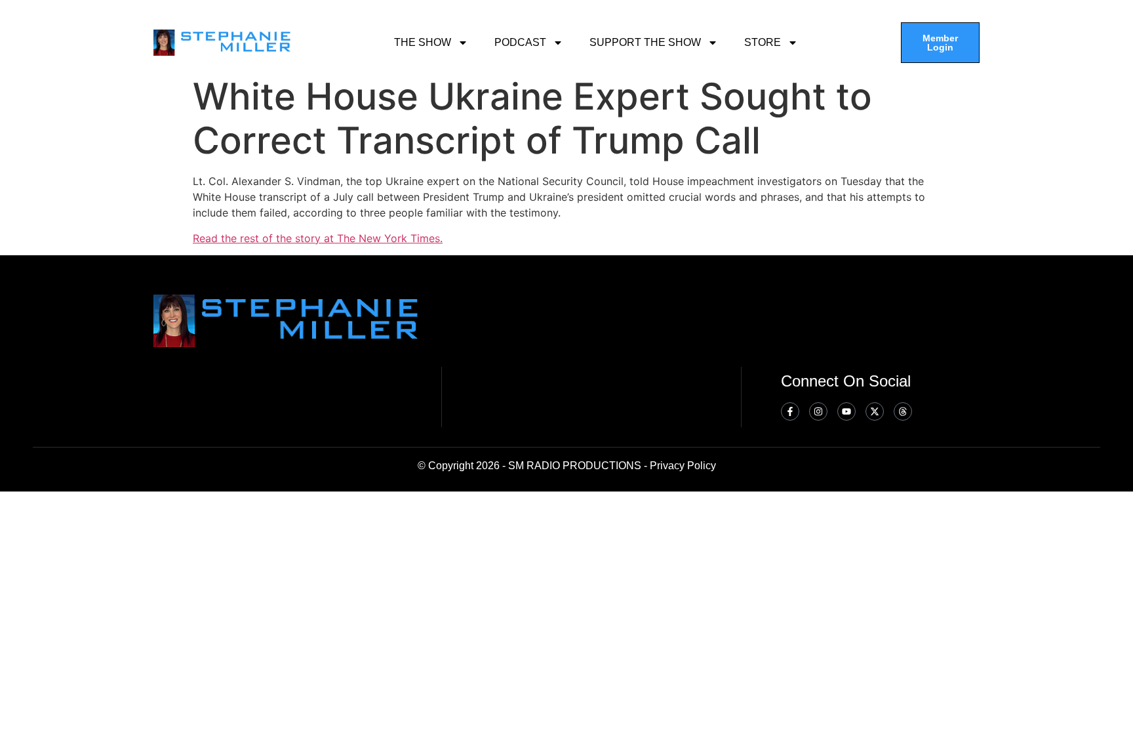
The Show (422, 42)
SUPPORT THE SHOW (645, 42)
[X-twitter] (874, 411)
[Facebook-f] (790, 411)
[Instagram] (818, 411)
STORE (762, 42)
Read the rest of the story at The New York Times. (318, 238)
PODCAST (520, 42)
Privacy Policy (683, 465)
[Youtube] (846, 411)
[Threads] (903, 411)
